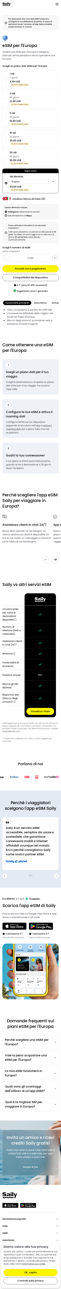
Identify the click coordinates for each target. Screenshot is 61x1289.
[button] (15, 620)
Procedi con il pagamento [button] (30, 268)
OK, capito (30, 1272)
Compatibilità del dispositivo (30, 277)
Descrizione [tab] (40, 302)
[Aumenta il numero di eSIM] (55, 258)
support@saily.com (11, 731)
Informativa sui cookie (33, 1263)
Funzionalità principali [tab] (17, 302)
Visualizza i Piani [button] (40, 711)
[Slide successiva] (55, 559)
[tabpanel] (30, 317)
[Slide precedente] (45, 559)
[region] (30, 655)
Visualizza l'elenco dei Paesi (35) (28, 198)
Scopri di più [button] (30, 1167)
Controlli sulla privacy (30, 1280)
